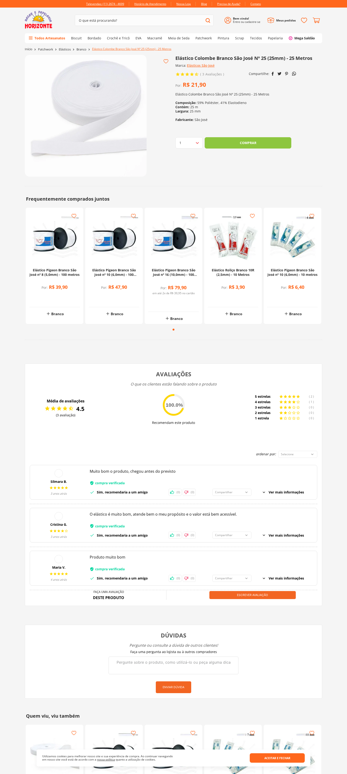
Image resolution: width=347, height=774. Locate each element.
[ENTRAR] (244, 20)
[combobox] (144, 20)
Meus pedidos (286, 20)
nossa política (106, 759)
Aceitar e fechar (277, 758)
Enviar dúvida (173, 687)
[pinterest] (286, 74)
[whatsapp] (294, 74)
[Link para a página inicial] (28, 49)
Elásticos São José (201, 65)
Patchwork (45, 49)
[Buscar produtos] (207, 20)
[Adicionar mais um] (43, 296)
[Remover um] (43, 299)
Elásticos (65, 49)
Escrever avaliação (252, 595)
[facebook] (273, 74)
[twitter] (279, 73)
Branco (81, 49)
